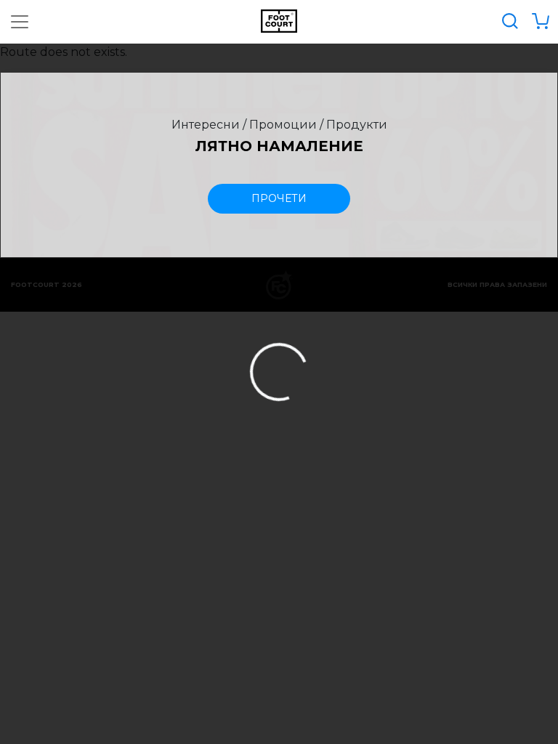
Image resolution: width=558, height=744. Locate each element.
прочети (279, 198)
